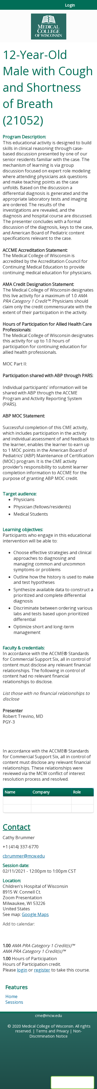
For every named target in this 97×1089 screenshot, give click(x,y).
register (42, 970)
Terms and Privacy (52, 1031)
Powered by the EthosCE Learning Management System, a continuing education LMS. (72, 1082)
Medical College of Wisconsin (47, 1026)
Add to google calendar (8, 932)
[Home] (48, 25)
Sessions (14, 1002)
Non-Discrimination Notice (55, 1033)
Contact (16, 827)
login (22, 970)
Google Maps (35, 914)
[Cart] (81, 8)
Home (11, 996)
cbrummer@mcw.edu (24, 856)
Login (70, 5)
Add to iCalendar (32, 932)
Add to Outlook (45, 932)
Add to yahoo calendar (20, 932)
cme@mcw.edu (48, 1015)
